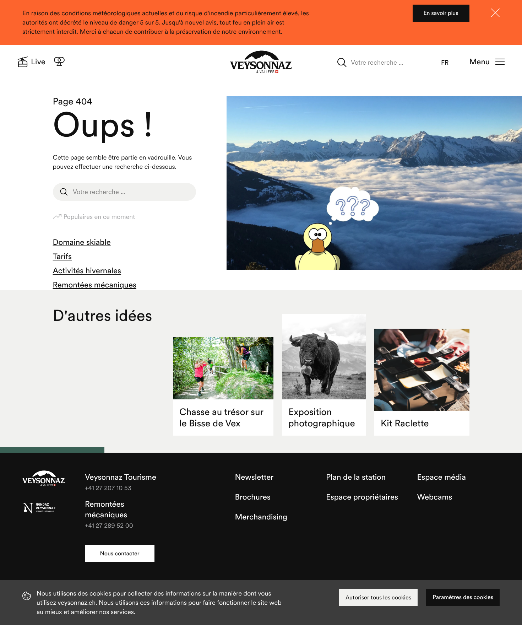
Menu (479, 62)
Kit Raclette (405, 423)
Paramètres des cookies (463, 597)
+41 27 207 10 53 (108, 488)
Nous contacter (119, 553)
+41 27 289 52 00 (109, 525)
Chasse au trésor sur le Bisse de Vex (221, 417)
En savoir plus (440, 13)
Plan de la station (356, 477)
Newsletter (254, 477)
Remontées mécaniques (94, 285)
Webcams (434, 497)
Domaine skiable (82, 242)
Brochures (253, 497)
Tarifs (62, 257)
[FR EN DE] (449, 62)
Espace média (441, 477)
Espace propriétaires (362, 497)
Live (38, 62)
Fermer (495, 13)
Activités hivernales (87, 271)
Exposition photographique (321, 417)
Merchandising (261, 517)
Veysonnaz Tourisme (43, 479)
